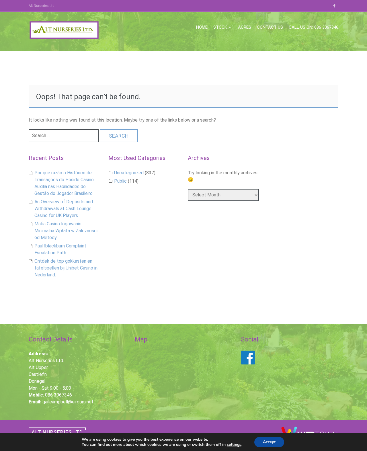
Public (120, 181)
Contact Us (270, 27)
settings (234, 444)
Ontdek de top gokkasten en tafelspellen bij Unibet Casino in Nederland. (65, 268)
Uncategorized (129, 172)
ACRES (244, 27)
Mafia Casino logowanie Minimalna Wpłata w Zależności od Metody (65, 230)
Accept (269, 442)
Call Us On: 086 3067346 (313, 27)
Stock (220, 27)
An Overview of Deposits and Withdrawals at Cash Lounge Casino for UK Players (63, 208)
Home (202, 27)
